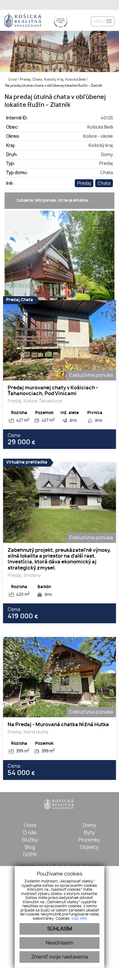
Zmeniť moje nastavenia (59, 957)
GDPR (30, 854)
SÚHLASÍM (59, 928)
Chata (104, 183)
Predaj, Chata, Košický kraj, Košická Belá (53, 79)
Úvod (12, 79)
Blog (30, 847)
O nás (30, 832)
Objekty (89, 847)
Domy (89, 825)
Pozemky (89, 840)
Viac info (79, 918)
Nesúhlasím (59, 943)
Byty (89, 832)
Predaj (84, 183)
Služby (30, 840)
